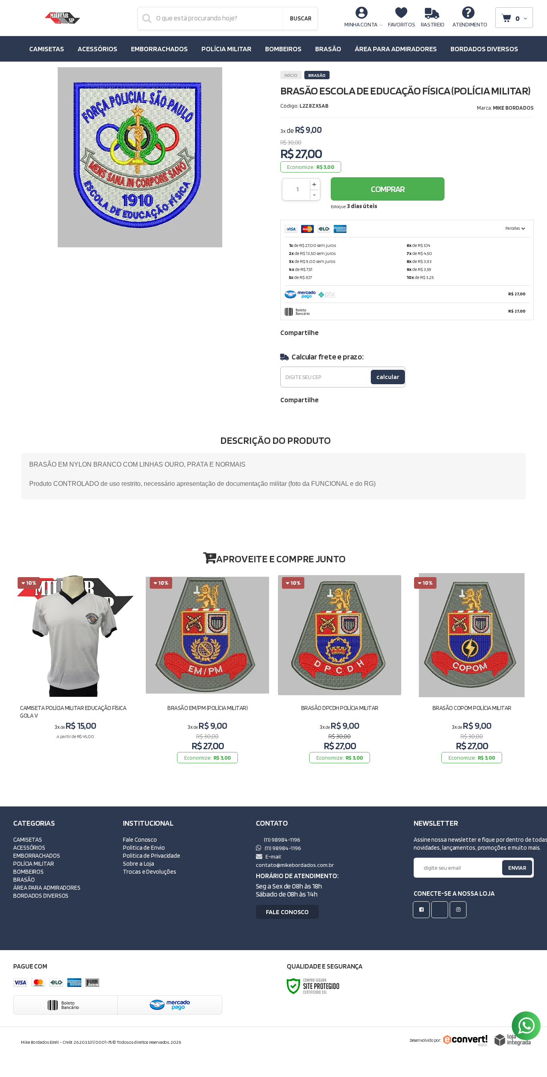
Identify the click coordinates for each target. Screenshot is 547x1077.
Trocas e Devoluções (149, 871)
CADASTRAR (509, 869)
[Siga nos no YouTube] (441, 910)
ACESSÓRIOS (29, 847)
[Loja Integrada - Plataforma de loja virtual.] (512, 1040)
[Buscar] (300, 18)
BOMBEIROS (28, 871)
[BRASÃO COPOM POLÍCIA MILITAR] (471, 669)
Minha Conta (361, 24)
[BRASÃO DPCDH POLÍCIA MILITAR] (339, 669)
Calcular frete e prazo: (327, 356)
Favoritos (401, 24)
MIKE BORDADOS (513, 107)
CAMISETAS (27, 839)
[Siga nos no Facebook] (423, 910)
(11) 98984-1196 (281, 839)
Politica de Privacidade (151, 855)
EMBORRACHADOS (36, 855)
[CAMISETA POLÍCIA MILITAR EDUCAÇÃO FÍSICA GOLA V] (75, 669)
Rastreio (433, 24)
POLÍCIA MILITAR (33, 863)
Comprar (387, 189)
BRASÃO (317, 75)
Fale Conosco (140, 839)
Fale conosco (287, 912)
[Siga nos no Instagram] (459, 910)
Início (291, 75)
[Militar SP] (62, 18)
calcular (387, 377)
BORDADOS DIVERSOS (40, 895)
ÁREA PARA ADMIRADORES (46, 887)
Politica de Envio (144, 847)
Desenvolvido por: (425, 1040)
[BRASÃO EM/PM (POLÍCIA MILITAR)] (207, 669)
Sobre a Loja (138, 863)
